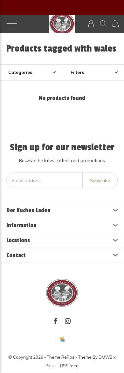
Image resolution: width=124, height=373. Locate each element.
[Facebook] (55, 321)
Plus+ (50, 365)
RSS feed (69, 365)
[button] (11, 23)
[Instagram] (68, 321)
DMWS (106, 357)
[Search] (103, 23)
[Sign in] (91, 23)
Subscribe (100, 180)
